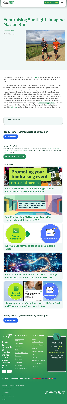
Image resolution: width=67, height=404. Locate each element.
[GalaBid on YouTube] (55, 393)
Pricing (34, 339)
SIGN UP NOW (10, 137)
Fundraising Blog (8, 30)
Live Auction (18, 346)
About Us (34, 357)
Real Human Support (38, 345)
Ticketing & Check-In (21, 353)
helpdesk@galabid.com (56, 352)
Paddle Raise (19, 362)
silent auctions (52, 148)
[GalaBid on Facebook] (47, 393)
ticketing (15, 150)
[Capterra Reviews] (9, 371)
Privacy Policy (5, 392)
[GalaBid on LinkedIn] (63, 393)
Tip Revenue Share (37, 342)
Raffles (17, 350)
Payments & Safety (37, 351)
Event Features (19, 359)
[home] (9, 2)
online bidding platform (46, 103)
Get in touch (13, 107)
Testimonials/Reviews (38, 360)
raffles (11, 150)
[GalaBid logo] (7, 336)
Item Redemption (37, 363)
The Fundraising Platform (19, 339)
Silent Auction (19, 343)
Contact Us (35, 366)
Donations (18, 356)
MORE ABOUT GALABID (15, 157)
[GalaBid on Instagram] (59, 393)
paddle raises (24, 150)
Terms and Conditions (8, 396)
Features (34, 348)
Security (4, 399)
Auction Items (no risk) (21, 368)
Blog (33, 354)
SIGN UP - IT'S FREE (51, 2)
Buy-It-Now (18, 365)
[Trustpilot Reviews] (4, 371)
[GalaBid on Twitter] (51, 393)
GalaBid (36, 77)
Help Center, (58, 347)
